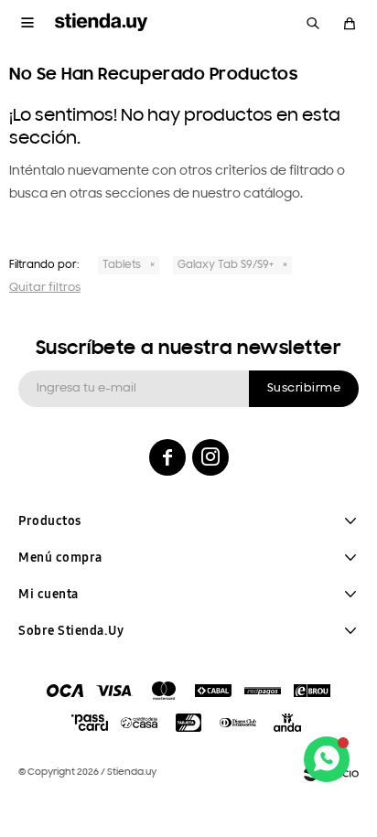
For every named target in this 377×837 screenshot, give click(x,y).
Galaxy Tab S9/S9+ (226, 265)
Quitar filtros (45, 288)
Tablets (121, 265)
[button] (313, 23)
